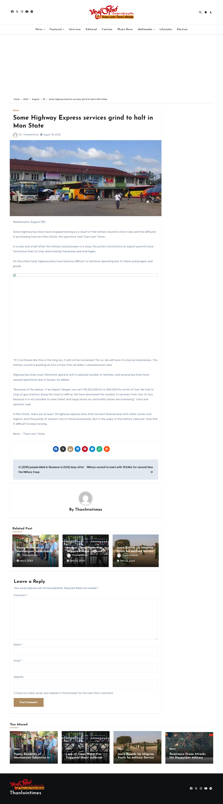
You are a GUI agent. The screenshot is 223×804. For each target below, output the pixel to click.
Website (18, 677)
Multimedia (145, 29)
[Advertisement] (111, 65)
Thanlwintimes (31, 134)
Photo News (125, 29)
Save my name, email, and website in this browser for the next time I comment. (65, 693)
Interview (75, 29)
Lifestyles (165, 29)
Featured (56, 29)
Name (18, 644)
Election (182, 29)
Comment (21, 595)
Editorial (91, 29)
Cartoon (107, 29)
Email (18, 660)
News (39, 29)
